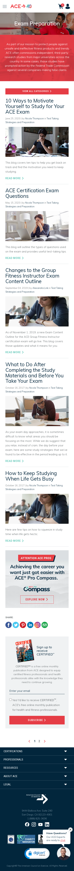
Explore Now (36, 599)
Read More (13, 178)
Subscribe (36, 720)
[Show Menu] (5, 6)
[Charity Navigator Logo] (26, 839)
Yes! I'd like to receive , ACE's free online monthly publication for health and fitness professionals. (36, 705)
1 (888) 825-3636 (37, 818)
